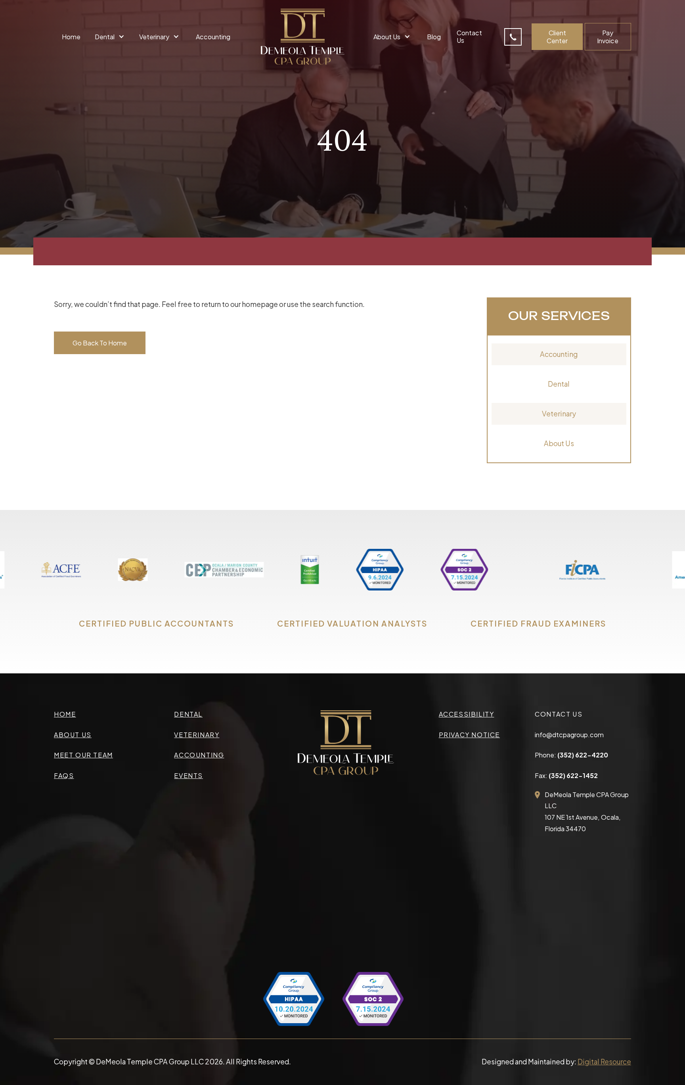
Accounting (213, 37)
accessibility (466, 714)
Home (71, 37)
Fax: (566, 775)
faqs (64, 775)
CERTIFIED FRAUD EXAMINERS (538, 623)
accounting (199, 755)
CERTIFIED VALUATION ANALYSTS (352, 623)
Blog (434, 37)
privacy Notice (469, 734)
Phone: (571, 755)
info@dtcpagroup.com (569, 734)
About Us (559, 443)
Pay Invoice (607, 36)
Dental (559, 384)
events (188, 775)
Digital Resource (604, 1061)
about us (73, 734)
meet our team (83, 755)
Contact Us (469, 36)
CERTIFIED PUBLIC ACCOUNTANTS (156, 623)
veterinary (196, 734)
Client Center (557, 36)
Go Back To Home (100, 343)
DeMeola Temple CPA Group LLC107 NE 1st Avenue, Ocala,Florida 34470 (587, 811)
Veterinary (559, 413)
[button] (110, 37)
